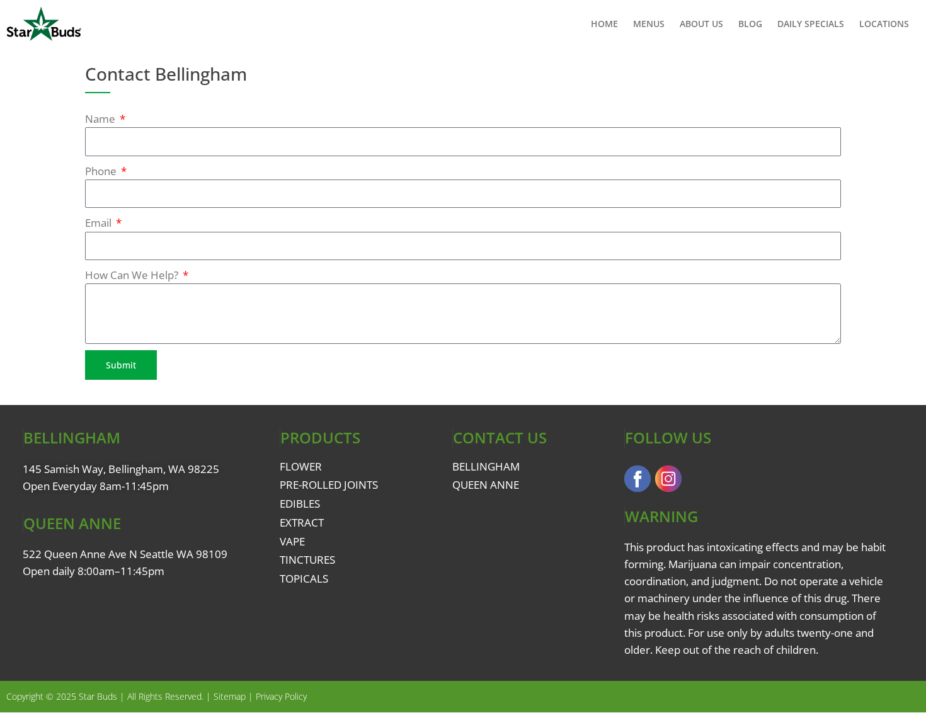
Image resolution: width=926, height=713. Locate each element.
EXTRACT (302, 522)
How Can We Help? (133, 275)
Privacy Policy (281, 696)
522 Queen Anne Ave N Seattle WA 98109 (125, 554)
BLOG (750, 24)
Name (101, 118)
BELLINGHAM (486, 466)
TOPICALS (304, 578)
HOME (604, 24)
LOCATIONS (884, 24)
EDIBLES (300, 503)
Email (99, 222)
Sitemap (230, 696)
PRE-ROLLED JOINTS (329, 484)
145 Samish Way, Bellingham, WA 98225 (121, 469)
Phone (102, 171)
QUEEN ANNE (485, 484)
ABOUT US (701, 24)
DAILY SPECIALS (810, 24)
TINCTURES (307, 559)
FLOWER (301, 466)
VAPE (292, 541)
